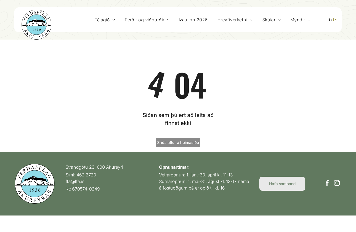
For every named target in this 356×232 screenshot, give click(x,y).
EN (335, 19)
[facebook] (327, 184)
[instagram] (337, 184)
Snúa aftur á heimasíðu (178, 142)
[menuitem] (105, 19)
